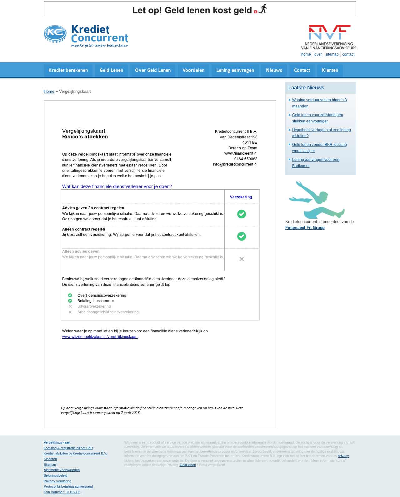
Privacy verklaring (57, 481)
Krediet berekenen (68, 70)
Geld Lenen (111, 70)
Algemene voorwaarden (62, 470)
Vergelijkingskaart (57, 442)
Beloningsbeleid (55, 475)
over (318, 54)
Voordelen (193, 70)
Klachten (50, 459)
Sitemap (50, 464)
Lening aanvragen (235, 70)
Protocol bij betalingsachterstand (68, 486)
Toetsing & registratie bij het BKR (68, 448)
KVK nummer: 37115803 (62, 492)
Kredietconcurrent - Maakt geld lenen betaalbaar (86, 36)
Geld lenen (188, 465)
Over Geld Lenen (153, 70)
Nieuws (274, 70)
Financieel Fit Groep (305, 227)
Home (49, 91)
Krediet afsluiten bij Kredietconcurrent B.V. (75, 453)
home (306, 54)
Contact (302, 70)
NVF (328, 37)
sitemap (332, 54)
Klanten (330, 70)
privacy (343, 456)
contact (348, 54)
